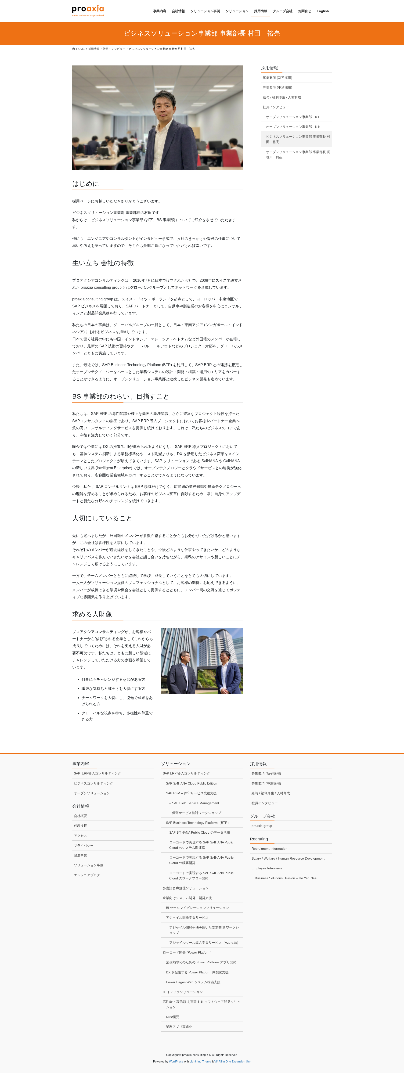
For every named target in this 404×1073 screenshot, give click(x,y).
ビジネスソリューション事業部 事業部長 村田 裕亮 (298, 139)
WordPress (176, 1061)
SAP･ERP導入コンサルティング (97, 773)
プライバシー (84, 845)
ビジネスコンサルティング (93, 783)
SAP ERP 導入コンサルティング (186, 773)
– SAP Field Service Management (194, 803)
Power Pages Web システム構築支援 (193, 982)
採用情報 (269, 67)
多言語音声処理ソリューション (186, 888)
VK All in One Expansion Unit (232, 1061)
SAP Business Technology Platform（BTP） (198, 823)
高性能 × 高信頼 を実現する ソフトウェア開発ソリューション (201, 1004)
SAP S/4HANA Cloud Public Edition (191, 783)
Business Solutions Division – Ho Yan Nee (286, 878)
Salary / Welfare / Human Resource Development (288, 858)
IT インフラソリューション (183, 992)
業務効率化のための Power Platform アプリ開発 (201, 962)
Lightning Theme (200, 1061)
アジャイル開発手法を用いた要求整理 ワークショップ (204, 930)
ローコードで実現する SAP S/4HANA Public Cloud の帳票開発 (201, 860)
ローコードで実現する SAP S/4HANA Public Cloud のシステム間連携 (201, 845)
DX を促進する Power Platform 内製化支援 (197, 972)
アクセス (80, 836)
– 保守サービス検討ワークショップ (195, 813)
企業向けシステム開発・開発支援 (187, 898)
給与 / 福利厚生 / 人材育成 (282, 97)
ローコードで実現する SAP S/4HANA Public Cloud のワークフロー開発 (201, 875)
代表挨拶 (80, 826)
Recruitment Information (269, 848)
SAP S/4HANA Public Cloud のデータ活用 (199, 832)
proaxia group (262, 826)
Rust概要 (172, 1017)
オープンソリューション (92, 793)
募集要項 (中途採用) (277, 87)
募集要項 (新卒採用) (277, 77)
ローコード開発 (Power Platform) (187, 952)
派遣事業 (80, 855)
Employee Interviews (267, 868)
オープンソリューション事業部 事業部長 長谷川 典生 (298, 154)
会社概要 (80, 816)
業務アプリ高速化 (179, 1027)
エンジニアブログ (87, 875)
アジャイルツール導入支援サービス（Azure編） (204, 942)
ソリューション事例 (88, 865)
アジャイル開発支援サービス (187, 917)
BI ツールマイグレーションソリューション (197, 908)
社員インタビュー (276, 107)
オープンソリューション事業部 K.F (293, 117)
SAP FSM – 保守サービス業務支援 (191, 793)
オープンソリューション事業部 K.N (293, 127)
